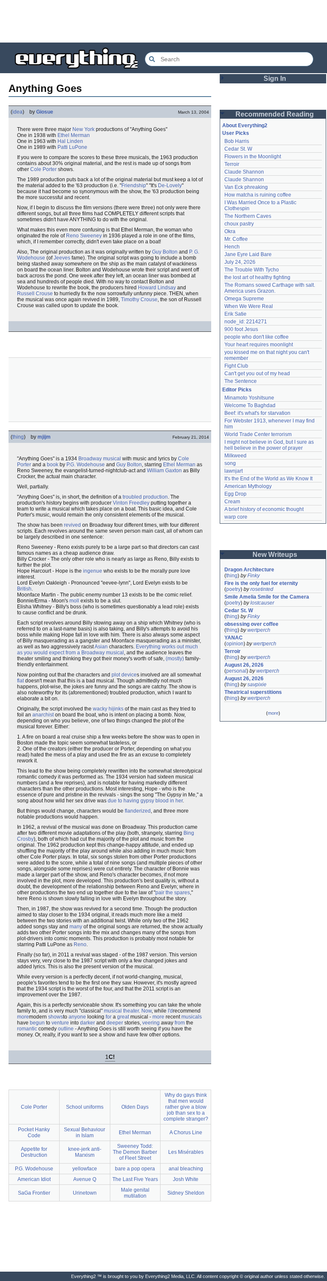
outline (66, 1029)
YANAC (233, 638)
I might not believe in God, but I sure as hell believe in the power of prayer (269, 445)
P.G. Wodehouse (85, 465)
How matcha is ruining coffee (257, 195)
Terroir (231, 164)
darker (87, 1023)
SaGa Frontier (34, 1193)
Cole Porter (43, 169)
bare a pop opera (135, 1169)
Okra (229, 231)
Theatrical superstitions (253, 692)
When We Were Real (248, 306)
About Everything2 (244, 125)
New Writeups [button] (274, 554)
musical (112, 459)
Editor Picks (237, 390)
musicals (191, 1017)
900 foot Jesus (241, 329)
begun (37, 1023)
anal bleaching (186, 1169)
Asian (101, 647)
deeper (114, 1023)
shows (55, 1017)
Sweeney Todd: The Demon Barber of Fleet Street (135, 1152)
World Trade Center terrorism (258, 434)
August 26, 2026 (244, 665)
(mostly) (175, 659)
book (52, 465)
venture (60, 1023)
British (24, 589)
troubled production (145, 497)
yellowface (84, 1169)
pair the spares (172, 893)
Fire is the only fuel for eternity (261, 583)
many (75, 927)
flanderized (138, 811)
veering (151, 1023)
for (109, 1017)
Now (146, 1011)
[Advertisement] (163, 21)
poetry (233, 589)
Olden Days (135, 1107)
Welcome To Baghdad (249, 405)
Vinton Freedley (131, 503)
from (180, 1023)
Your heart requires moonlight (258, 345)
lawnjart (233, 471)
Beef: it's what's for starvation (257, 413)
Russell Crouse (35, 294)
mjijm (44, 437)
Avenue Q (84, 1179)
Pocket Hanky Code (34, 1132)
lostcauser (262, 603)
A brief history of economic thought (264, 509)
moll (74, 601)
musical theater (121, 1011)
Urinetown (85, 1193)
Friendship (133, 185)
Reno (80, 944)
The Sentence (240, 381)
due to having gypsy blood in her (145, 801)
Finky (253, 576)
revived (72, 525)
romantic (27, 1029)
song (230, 463)
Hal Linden (70, 141)
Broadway (90, 459)
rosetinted (261, 589)
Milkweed (235, 456)
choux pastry (239, 224)
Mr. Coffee (236, 239)
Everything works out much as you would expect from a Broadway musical (107, 650)
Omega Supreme (244, 299)
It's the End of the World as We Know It (268, 479)
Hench (232, 247)
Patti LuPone (72, 147)
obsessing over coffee (251, 624)
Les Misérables (186, 1152)
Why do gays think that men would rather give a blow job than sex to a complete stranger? (186, 1107)
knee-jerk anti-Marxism (84, 1152)
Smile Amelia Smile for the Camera (266, 597)
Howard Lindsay (157, 288)
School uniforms (84, 1107)
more (23, 1017)
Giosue (44, 112)
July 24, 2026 (239, 262)
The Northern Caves (247, 216)
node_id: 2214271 (245, 322)
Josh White (185, 1179)
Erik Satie (235, 314)
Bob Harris (236, 141)
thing (18, 437)
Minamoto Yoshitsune (249, 398)
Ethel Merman (73, 135)
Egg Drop (235, 494)
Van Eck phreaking (246, 187)
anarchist (43, 715)
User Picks (235, 133)
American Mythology (248, 486)
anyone (77, 1017)
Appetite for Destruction (34, 1152)
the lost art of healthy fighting (257, 277)
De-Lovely (170, 185)
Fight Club (236, 366)
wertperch (258, 630)
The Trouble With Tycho (251, 270)
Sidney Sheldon (185, 1193)
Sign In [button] (275, 78)
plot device (124, 675)
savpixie (257, 685)
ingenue (92, 571)
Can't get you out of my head (257, 374)
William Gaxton (164, 471)
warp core (235, 517)
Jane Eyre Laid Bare (248, 254)
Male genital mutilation (135, 1193)
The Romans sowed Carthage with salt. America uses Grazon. (270, 288)
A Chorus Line (185, 1132)
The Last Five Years (135, 1179)
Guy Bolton (165, 252)
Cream (232, 502)
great (123, 1017)
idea (17, 112)
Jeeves (62, 258)
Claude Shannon (244, 172)
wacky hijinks (108, 709)
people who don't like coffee (256, 337)
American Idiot (34, 1179)
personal (236, 671)
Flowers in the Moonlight (252, 157)
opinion (235, 644)
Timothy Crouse (139, 299)
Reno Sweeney (84, 236)
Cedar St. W (238, 149)
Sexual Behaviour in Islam (84, 1132)
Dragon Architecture (249, 570)
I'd (170, 1011)
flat (20, 681)
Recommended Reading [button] (274, 114)
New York (83, 129)
